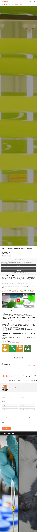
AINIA (3, 4)
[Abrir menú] (2, 1)
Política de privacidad (19, 272)
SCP (21, 324)
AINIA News (6, 4)
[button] (31, 1)
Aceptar (18, 265)
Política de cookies (13, 272)
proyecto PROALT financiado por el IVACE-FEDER (22, 320)
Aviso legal (24, 272)
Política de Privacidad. (6, 419)
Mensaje (3, 411)
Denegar (18, 267)
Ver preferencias (18, 270)
